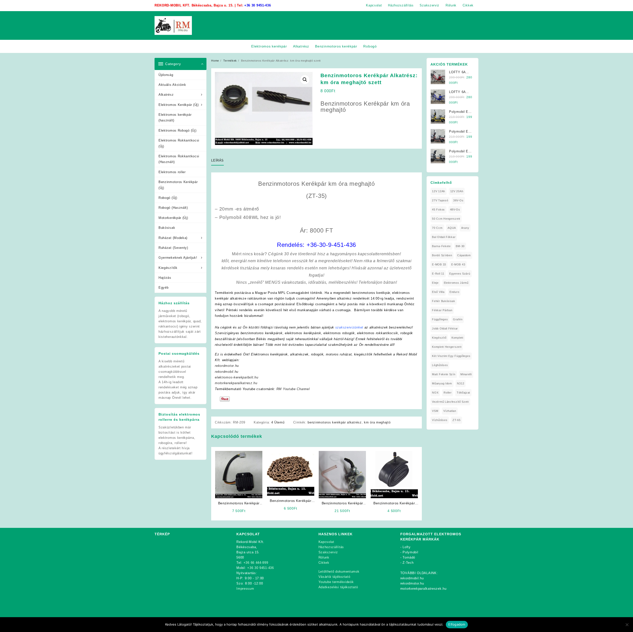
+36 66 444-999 (256, 562)
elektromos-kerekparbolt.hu (236, 377)
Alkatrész (166, 94)
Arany (465, 227)
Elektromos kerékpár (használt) (174, 117)
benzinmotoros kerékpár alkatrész (335, 422)
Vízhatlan (449, 410)
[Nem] (626, 624)
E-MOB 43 (458, 264)
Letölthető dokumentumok (339, 571)
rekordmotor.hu (227, 366)
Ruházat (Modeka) (172, 238)
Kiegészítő (439, 337)
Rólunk (323, 557)
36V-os (458, 200)
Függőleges (440, 319)
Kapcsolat (326, 542)
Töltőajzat (463, 392)
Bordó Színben (442, 255)
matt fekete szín (443, 374)
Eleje (435, 282)
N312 (460, 383)
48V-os (455, 209)
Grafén (457, 319)
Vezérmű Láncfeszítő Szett (450, 401)
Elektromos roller (172, 172)
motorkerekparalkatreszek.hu (423, 588)
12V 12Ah (438, 191)
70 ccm (437, 227)
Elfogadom (456, 624)
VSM (435, 410)
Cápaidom (464, 255)
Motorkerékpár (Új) (173, 218)
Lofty (407, 547)
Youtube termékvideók (336, 582)
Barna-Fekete (441, 246)
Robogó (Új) (167, 198)
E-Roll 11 (438, 273)
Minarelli (466, 374)
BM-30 (460, 246)
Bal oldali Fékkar (443, 236)
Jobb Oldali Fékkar (445, 328)
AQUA (452, 227)
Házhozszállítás (331, 547)
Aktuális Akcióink (172, 85)
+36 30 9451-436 (257, 5)
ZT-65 (456, 420)
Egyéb (163, 287)
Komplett (457, 337)
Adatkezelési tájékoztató (338, 587)
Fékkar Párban (442, 310)
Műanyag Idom (442, 383)
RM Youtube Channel (293, 389)
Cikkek (323, 562)
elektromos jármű (456, 282)
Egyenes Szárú (459, 273)
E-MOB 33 (439, 264)
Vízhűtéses (439, 420)
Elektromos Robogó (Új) (177, 130)
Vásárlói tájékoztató (334, 577)
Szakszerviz (328, 552)
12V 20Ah (456, 191)
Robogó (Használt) (173, 208)
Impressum (245, 588)
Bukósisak (166, 228)
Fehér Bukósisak (443, 301)
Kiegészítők (168, 268)
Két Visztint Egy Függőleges (451, 355)
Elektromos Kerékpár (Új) (178, 105)
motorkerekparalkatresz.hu (236, 383)
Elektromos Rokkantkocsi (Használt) (178, 159)
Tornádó (409, 557)
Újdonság (165, 75)
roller (448, 392)
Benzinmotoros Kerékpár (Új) (178, 184)
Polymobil (410, 552)
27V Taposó (440, 200)
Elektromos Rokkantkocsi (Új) (178, 143)
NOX (435, 392)
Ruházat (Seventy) (173, 248)
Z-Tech (408, 562)
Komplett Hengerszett (446, 346)
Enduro (454, 291)
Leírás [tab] (217, 160)
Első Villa (438, 291)
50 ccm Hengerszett (446, 218)
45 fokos (438, 209)
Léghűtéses (440, 365)
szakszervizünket (349, 327)
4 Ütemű (278, 422)
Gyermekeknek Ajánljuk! (177, 257)
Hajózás (164, 278)
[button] (304, 79)
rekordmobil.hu (226, 372)
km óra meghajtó (377, 422)
